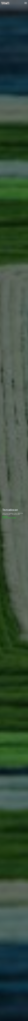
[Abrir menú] (25, 3)
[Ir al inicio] (5, 3)
